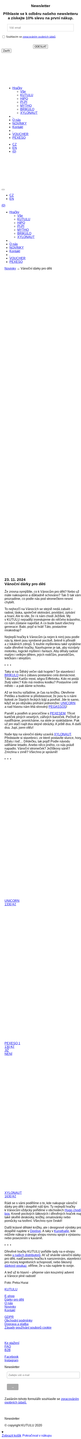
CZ (14, 144)
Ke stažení (12, 1343)
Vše (23, 91)
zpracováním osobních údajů (39, 36)
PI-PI (23, 102)
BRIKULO (27, 109)
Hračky (17, 88)
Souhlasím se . (31, 36)
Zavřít (6, 50)
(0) (14, 151)
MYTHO (26, 105)
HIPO (24, 98)
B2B (8, 1350)
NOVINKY (19, 123)
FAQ (8, 1346)
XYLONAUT (29, 112)
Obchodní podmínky (18, 1320)
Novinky (10, 268)
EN (14, 148)
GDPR (9, 1317)
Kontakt (17, 127)
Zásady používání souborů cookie (28, 1327)
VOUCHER (20, 134)
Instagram (11, 1360)
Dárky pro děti (14, 1299)
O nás (16, 120)
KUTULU (26, 95)
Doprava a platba (17, 1324)
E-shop (10, 1296)
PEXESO (19, 137)
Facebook (11, 1356)
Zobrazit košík (11, 1435)
